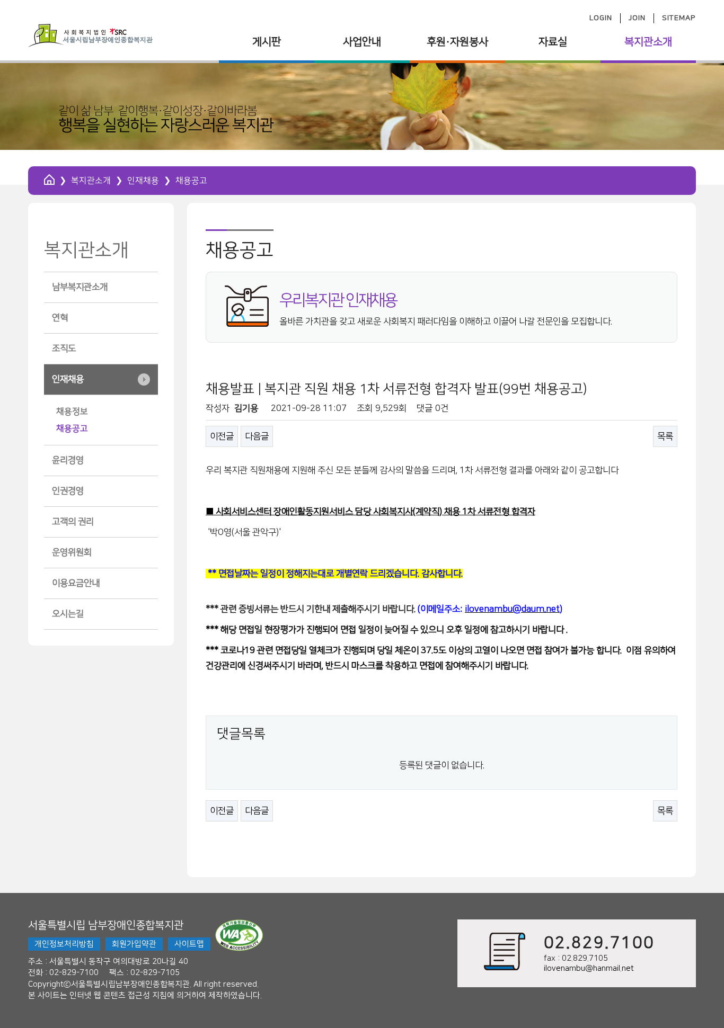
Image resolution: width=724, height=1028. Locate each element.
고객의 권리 (73, 521)
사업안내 (362, 42)
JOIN (637, 18)
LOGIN (600, 18)
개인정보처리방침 (64, 944)
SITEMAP (679, 18)
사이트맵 (189, 944)
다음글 (257, 436)
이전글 (222, 436)
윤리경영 (68, 460)
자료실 (552, 42)
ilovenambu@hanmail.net (589, 968)
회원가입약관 (134, 944)
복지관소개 (648, 42)
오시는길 (68, 614)
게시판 (266, 42)
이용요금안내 (76, 583)
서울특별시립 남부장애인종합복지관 (105, 925)
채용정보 (72, 411)
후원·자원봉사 (457, 42)
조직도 (64, 348)
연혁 (60, 318)
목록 (665, 436)
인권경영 (68, 491)
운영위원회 (72, 552)
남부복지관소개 (80, 287)
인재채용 (143, 180)
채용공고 (72, 428)
